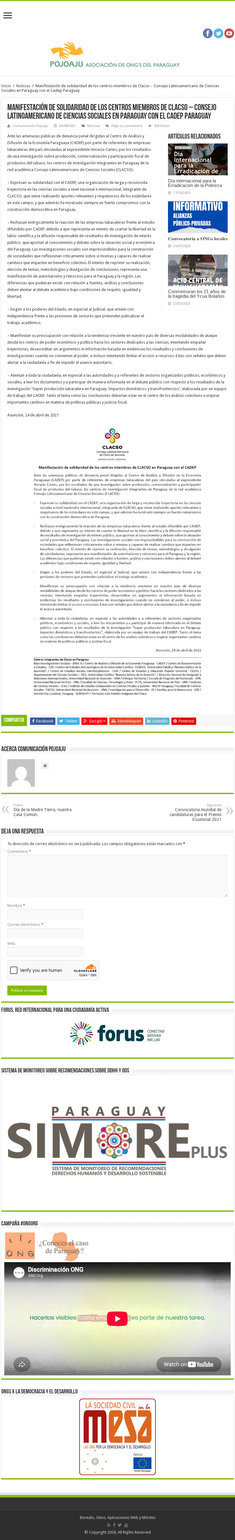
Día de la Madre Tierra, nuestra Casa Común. (42, 810)
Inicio (6, 86)
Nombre (16, 905)
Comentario (19, 851)
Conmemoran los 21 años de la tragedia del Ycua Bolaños (197, 294)
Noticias (23, 86)
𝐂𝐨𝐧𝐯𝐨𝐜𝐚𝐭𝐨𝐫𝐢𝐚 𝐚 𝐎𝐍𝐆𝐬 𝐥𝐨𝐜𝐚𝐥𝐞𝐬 (198, 238)
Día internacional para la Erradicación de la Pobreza (195, 183)
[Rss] (108, 1525)
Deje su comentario (127, 126)
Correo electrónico (25, 924)
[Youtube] (126, 1525)
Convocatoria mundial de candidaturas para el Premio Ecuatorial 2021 (196, 812)
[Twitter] (119, 1525)
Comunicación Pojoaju (30, 126)
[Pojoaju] (117, 54)
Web (11, 943)
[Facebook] (114, 1525)
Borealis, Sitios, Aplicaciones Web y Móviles (117, 1517)
